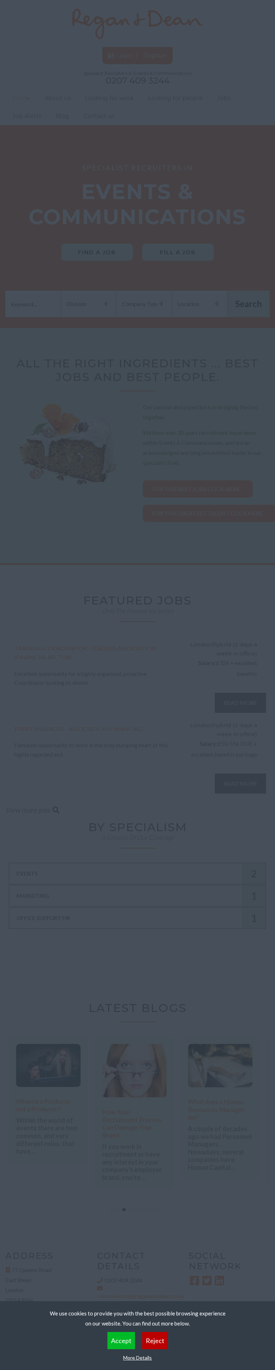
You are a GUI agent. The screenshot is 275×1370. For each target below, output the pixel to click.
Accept (121, 1341)
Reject (155, 1341)
